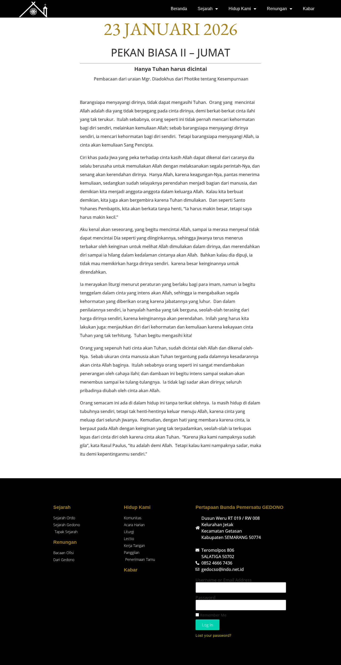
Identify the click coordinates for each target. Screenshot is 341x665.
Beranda (179, 8)
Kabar (308, 8)
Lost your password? (213, 635)
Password (206, 597)
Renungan (277, 8)
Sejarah (205, 8)
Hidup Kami (240, 8)
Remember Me (212, 615)
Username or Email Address (224, 580)
